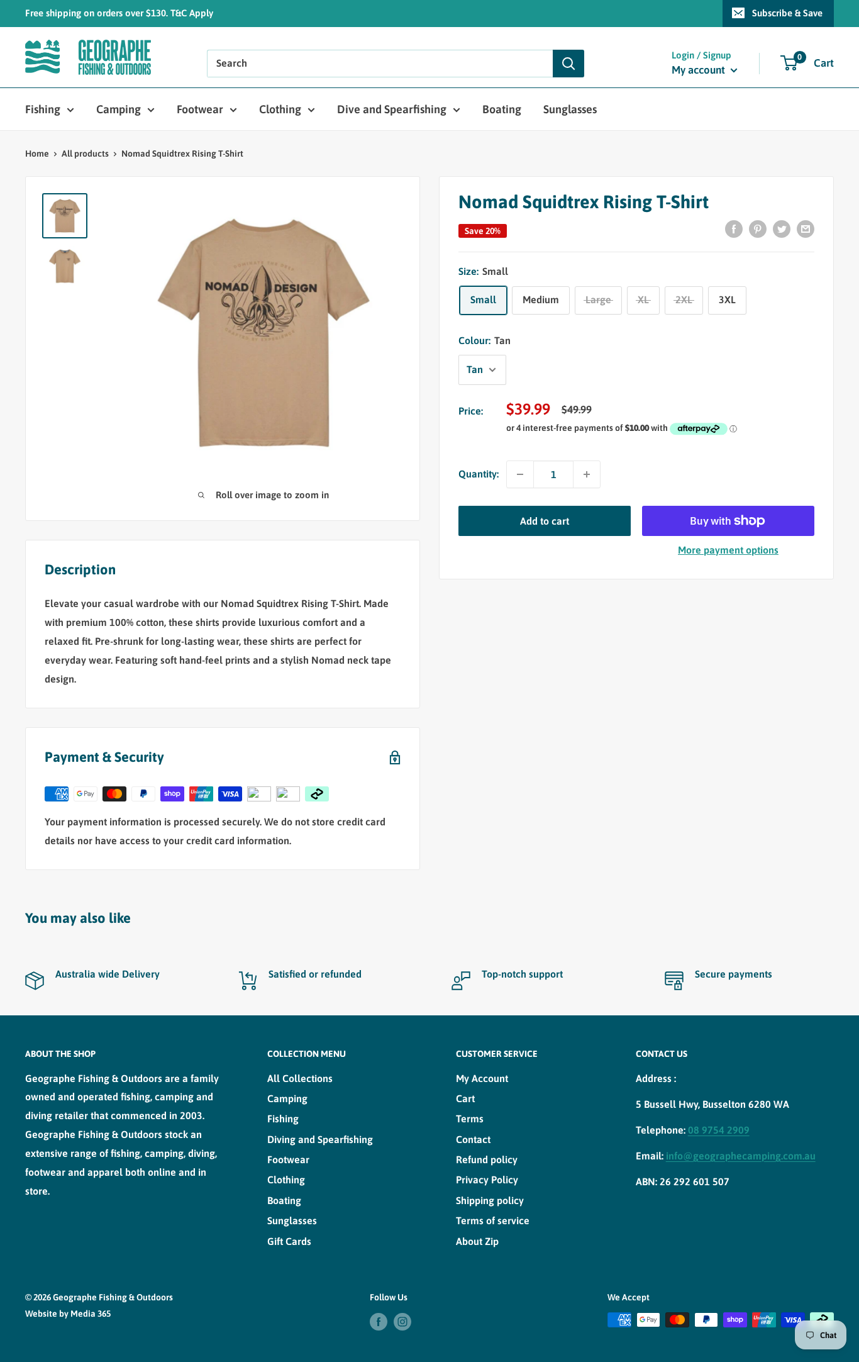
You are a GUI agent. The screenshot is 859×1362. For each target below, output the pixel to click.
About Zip (477, 1241)
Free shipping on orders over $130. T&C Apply (119, 13)
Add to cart (544, 521)
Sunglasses (570, 109)
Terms (470, 1118)
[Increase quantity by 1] (587, 474)
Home (37, 153)
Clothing (280, 109)
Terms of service (492, 1220)
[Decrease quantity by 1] (520, 474)
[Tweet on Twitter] (781, 228)
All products (85, 153)
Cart (465, 1098)
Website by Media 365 (68, 1314)
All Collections (300, 1078)
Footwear (200, 109)
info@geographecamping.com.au (741, 1155)
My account (700, 70)
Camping (118, 109)
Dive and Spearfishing (391, 109)
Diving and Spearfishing (320, 1139)
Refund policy (487, 1159)
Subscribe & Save (787, 13)
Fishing (42, 109)
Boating (501, 109)
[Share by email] (805, 228)
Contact (473, 1139)
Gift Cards (289, 1241)
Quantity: (478, 473)
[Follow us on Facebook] (378, 1321)
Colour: (484, 340)
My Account (482, 1078)
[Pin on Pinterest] (758, 228)
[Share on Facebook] (734, 228)
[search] (380, 63)
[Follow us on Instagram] (402, 1321)
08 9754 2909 (719, 1130)
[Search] (568, 63)
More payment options (728, 549)
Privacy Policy (487, 1179)
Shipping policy (490, 1200)
